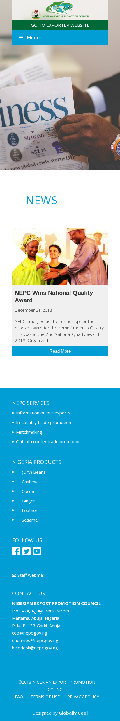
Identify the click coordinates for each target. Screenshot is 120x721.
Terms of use (45, 697)
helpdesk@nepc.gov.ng (35, 647)
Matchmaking (29, 432)
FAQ (19, 697)
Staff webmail (30, 575)
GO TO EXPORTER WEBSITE (60, 25)
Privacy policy (83, 697)
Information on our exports (43, 413)
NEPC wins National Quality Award (60, 256)
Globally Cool (73, 713)
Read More (60, 351)
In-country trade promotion (43, 422)
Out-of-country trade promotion (48, 441)
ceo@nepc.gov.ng (29, 633)
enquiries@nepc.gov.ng (35, 640)
